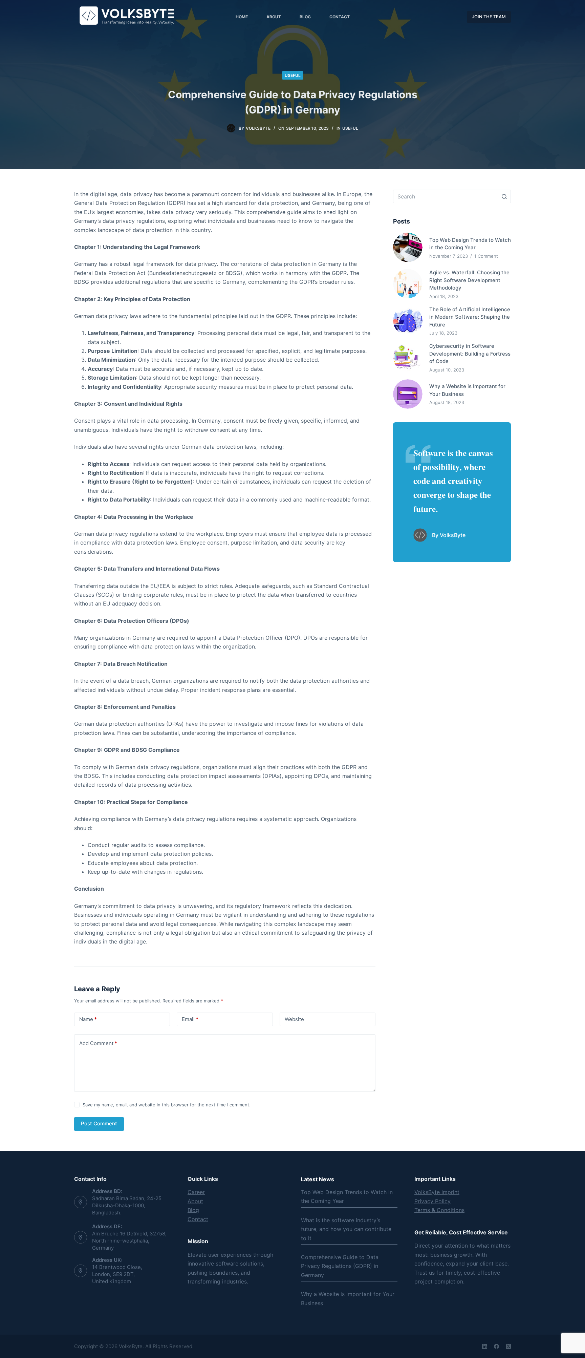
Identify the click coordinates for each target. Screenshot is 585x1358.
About (195, 1201)
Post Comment (99, 1123)
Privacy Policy (432, 1201)
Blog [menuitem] (305, 16)
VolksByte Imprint (436, 1192)
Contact (198, 1219)
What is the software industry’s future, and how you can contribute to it (346, 1229)
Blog (193, 1210)
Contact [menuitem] (339, 16)
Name (88, 1019)
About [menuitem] (273, 16)
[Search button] (504, 196)
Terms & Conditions (439, 1210)
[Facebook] (496, 1346)
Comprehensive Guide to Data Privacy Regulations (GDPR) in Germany (339, 1266)
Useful (293, 75)
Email (190, 1019)
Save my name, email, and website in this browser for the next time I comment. (167, 1104)
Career (196, 1192)
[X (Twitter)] (508, 1346)
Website (294, 1019)
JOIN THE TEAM (489, 16)
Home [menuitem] (242, 16)
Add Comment (98, 1043)
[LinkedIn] (484, 1346)
